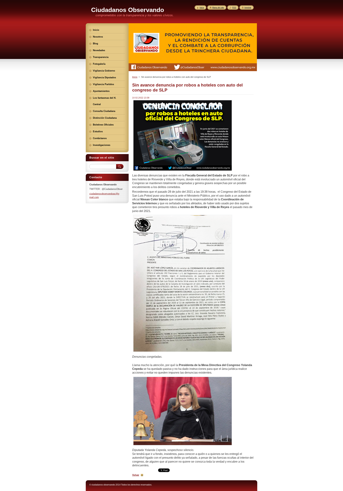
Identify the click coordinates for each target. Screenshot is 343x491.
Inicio (134, 77)
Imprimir (247, 7)
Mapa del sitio (218, 7)
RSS (234, 7)
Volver (135, 475)
